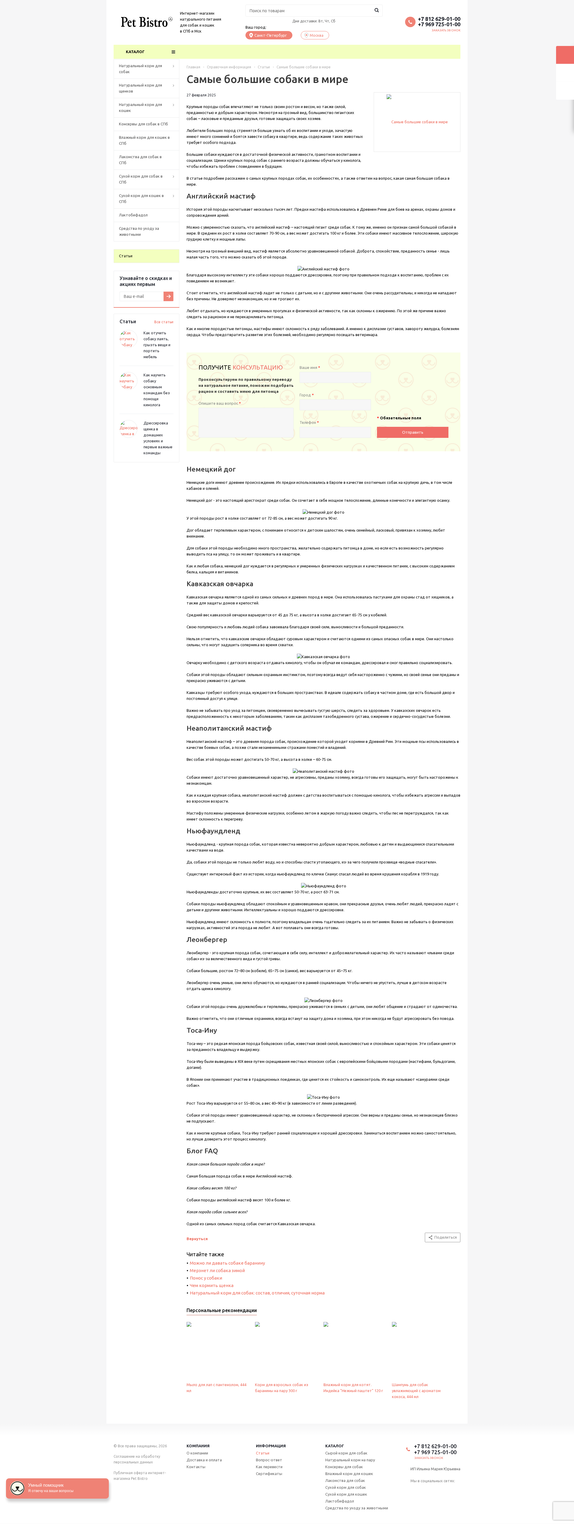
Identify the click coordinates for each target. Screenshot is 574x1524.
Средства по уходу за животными (356, 1508)
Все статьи (163, 322)
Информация (271, 1446)
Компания (198, 1446)
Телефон (309, 422)
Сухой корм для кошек (346, 1494)
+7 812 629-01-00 (439, 18)
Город (307, 395)
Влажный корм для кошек (349, 1473)
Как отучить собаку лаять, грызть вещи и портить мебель (157, 345)
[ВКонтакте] (414, 1490)
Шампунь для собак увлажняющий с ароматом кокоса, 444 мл (416, 1391)
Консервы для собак (344, 1467)
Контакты (196, 1467)
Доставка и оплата (204, 1460)
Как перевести (269, 1467)
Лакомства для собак (345, 1480)
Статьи (262, 1453)
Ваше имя (310, 367)
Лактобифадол (339, 1501)
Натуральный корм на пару (350, 1460)
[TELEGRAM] (426, 1490)
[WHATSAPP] (437, 1490)
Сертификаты (269, 1473)
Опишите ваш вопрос (220, 403)
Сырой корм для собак (346, 1453)
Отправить (412, 432)
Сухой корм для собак (345, 1487)
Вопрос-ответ (269, 1460)
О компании (197, 1453)
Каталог (135, 52)
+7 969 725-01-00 (439, 24)
